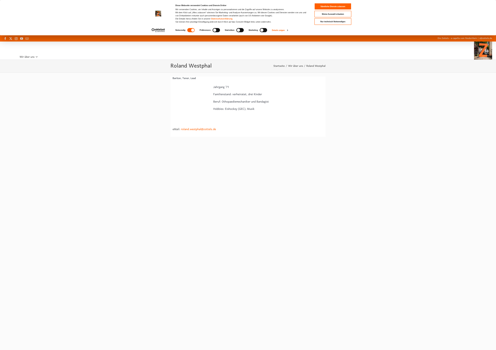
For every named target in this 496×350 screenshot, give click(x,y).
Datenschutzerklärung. (222, 19)
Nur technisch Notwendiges (332, 21)
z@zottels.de (485, 38)
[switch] (216, 30)
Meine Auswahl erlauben (333, 14)
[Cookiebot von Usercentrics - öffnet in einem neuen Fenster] (158, 30)
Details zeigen (278, 30)
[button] (118, 57)
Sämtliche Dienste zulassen (332, 6)
